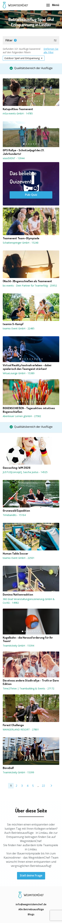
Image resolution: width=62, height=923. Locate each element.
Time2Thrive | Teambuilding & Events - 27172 (28, 688)
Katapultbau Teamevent (18, 109)
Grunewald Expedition (16, 510)
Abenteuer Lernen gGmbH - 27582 (22, 416)
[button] (31, 40)
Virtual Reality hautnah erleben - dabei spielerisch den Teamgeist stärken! (27, 366)
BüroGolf (8, 768)
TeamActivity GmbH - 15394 (18, 645)
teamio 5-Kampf (13, 324)
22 (43, 786)
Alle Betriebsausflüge (31, 909)
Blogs (31, 914)
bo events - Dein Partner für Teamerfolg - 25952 (30, 285)
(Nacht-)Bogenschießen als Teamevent (27, 281)
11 (42, 401)
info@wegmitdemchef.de (31, 904)
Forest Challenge (13, 725)
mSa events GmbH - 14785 (18, 113)
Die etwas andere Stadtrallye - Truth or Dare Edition (31, 682)
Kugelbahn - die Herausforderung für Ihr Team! (28, 639)
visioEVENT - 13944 (13, 158)
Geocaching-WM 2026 (16, 467)
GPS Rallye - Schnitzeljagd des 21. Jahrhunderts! (23, 151)
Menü (55, 5)
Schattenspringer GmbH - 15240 (20, 242)
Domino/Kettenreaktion (18, 594)
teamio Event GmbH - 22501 (18, 558)
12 (44, 401)
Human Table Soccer (15, 553)
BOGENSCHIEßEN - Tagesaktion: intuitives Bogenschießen (29, 409)
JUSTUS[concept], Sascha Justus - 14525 (25, 472)
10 (42, 359)
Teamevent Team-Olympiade (21, 238)
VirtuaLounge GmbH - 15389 (18, 373)
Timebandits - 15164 (14, 515)
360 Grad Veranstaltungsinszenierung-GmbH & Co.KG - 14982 (29, 600)
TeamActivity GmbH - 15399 (18, 772)
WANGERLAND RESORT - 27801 (21, 729)
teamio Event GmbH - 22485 (18, 328)
